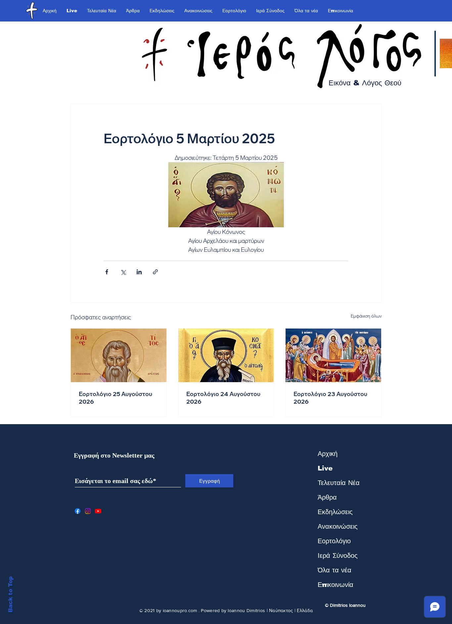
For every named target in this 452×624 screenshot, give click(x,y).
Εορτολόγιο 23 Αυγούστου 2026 (330, 397)
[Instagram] (88, 511)
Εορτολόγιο (334, 541)
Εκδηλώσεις (335, 511)
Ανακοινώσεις (338, 526)
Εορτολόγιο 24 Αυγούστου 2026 (223, 397)
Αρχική (328, 453)
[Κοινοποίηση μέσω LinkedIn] (139, 272)
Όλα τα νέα (334, 570)
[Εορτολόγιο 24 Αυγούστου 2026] (226, 355)
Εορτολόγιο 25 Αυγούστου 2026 (115, 397)
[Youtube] (98, 511)
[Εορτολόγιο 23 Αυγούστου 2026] (333, 355)
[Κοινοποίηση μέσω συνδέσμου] (155, 272)
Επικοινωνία (335, 584)
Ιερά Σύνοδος (338, 555)
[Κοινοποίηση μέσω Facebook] (107, 272)
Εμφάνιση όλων (366, 316)
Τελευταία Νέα (339, 482)
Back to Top (10, 594)
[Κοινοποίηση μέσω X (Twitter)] (123, 272)
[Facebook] (77, 511)
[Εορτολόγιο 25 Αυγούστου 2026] (118, 355)
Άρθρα (327, 497)
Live (325, 468)
